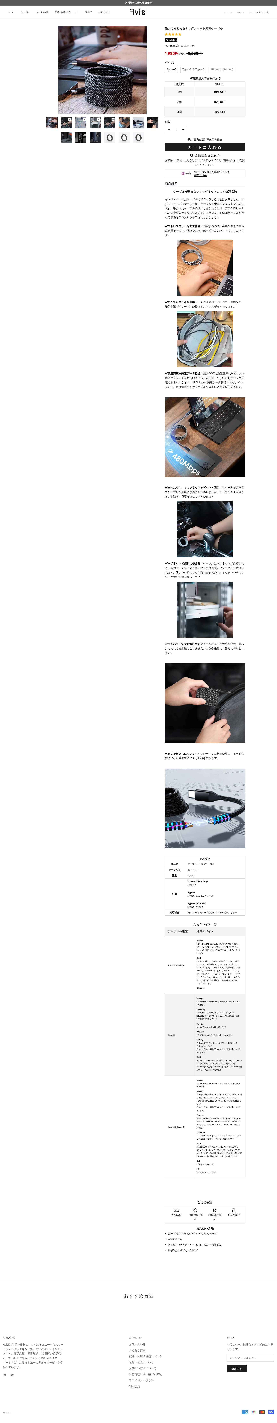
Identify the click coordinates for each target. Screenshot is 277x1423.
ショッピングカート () (259, 12)
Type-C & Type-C (193, 69)
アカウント (229, 12)
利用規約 (134, 1386)
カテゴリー (25, 12)
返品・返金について (141, 1362)
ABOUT (88, 12)
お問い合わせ (104, 12)
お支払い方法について (142, 1368)
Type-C (171, 69)
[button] (173, 34)
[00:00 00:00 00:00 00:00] (102, 70)
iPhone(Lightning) (222, 69)
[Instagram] (4, 1375)
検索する (240, 12)
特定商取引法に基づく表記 (145, 1374)
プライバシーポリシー (142, 1380)
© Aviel (6, 1412)
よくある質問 (42, 12)
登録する (236, 1368)
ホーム (11, 12)
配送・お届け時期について (66, 12)
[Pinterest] (12, 1375)
